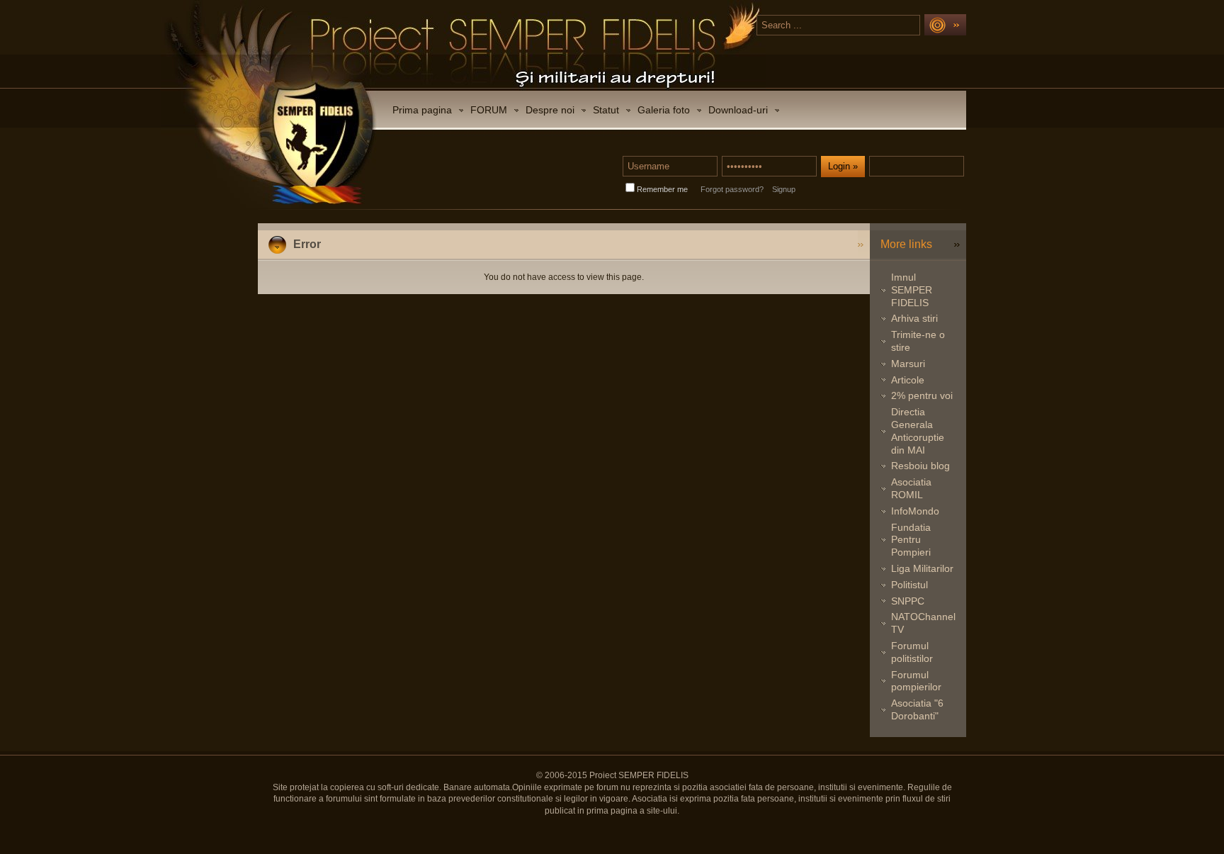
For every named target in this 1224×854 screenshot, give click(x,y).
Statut (606, 110)
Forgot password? (732, 189)
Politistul (909, 584)
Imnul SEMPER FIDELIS (911, 289)
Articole (907, 380)
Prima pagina (422, 110)
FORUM (488, 110)
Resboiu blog (920, 465)
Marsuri (908, 363)
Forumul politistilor (912, 652)
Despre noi (550, 110)
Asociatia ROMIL (911, 488)
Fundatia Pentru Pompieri (911, 540)
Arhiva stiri (914, 318)
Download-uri (738, 110)
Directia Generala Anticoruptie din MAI (917, 430)
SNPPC (907, 601)
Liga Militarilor (922, 568)
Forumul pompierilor (916, 681)
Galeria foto (664, 110)
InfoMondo (915, 511)
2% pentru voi (922, 395)
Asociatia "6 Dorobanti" (917, 709)
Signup (783, 189)
